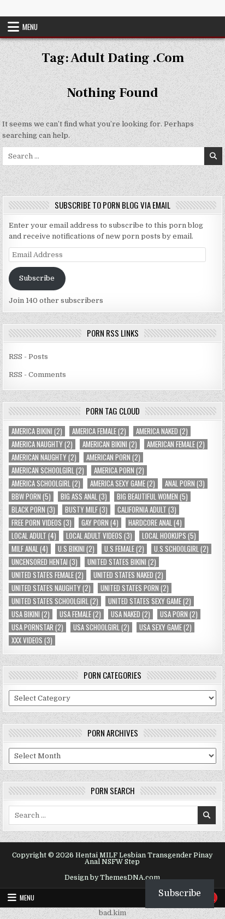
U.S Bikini (76, 549)
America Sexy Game (122, 483)
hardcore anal (155, 523)
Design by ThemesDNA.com (112, 877)
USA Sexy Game (165, 627)
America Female (99, 431)
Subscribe (37, 278)
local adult (33, 536)
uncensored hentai (44, 562)
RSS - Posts (28, 356)
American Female (176, 444)
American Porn (113, 457)
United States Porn (134, 588)
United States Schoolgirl (54, 601)
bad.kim (112, 913)
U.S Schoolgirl (181, 549)
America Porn (119, 470)
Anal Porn (185, 483)
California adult (146, 509)
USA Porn (179, 614)
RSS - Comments (37, 374)
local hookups (169, 536)
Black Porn (33, 509)
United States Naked (128, 575)
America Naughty (42, 444)
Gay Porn (100, 523)
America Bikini (36, 431)
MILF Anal (29, 549)
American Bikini (109, 444)
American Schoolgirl (47, 470)
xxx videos (31, 640)
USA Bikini (30, 614)
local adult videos (99, 536)
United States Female (47, 575)
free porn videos (41, 523)
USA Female (80, 614)
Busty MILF (86, 509)
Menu (30, 26)
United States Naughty (51, 588)
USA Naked (130, 614)
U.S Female (124, 549)
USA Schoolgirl (101, 627)
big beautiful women (152, 496)
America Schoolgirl (45, 483)
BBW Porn (31, 496)
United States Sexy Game (149, 601)
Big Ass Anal (84, 496)
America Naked (162, 431)
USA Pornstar (37, 627)
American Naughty (43, 457)
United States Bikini (121, 562)
